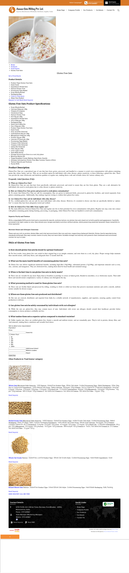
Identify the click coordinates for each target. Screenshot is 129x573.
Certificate (99, 10)
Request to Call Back (16, 100)
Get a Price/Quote (15, 76)
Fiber (13, 149)
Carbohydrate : (77, 389)
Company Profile (74, 10)
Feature (13, 115)
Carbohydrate (15, 133)
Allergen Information (18, 160)
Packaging (15, 122)
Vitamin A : (64, 391)
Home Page (61, 10)
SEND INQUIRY (14, 494)
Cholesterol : (109, 387)
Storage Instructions (18, 154)
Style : (80, 385)
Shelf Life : (59, 389)
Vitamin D (14, 143)
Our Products (88, 10)
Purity (13, 164)
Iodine (13, 147)
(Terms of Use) (115, 529)
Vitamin (14, 111)
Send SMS (31, 522)
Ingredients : (34, 387)
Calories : (26, 391)
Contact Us (111, 10)
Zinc (12, 126)
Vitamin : (89, 387)
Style (12, 130)
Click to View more (17, 96)
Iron (12, 120)
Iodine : (81, 391)
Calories (14, 139)
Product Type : (65, 385)
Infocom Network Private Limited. (111, 531)
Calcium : (65, 387)
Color (13, 151)
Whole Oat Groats (15, 458)
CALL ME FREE (24, 494)
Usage (13, 158)
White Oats (13, 385)
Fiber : (97, 391)
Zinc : (43, 389)
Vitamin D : (45, 391)
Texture (13, 162)
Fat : (48, 424)
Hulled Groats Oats (16, 421)
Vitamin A (14, 145)
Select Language (75, 2)
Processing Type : (93, 385)
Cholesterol (15, 113)
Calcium (14, 109)
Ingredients (15, 118)
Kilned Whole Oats (16, 487)
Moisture (14, 156)
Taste (13, 152)
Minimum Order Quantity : (29, 385)
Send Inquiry (28, 100)
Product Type (15, 128)
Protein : (47, 426)
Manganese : (98, 389)
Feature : (48, 385)
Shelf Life (14, 124)
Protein (13, 137)
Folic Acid (14, 132)
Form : (51, 387)
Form (13, 107)
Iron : (27, 389)
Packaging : (28, 423)
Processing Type (17, 141)
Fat (12, 117)
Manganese (15, 135)
